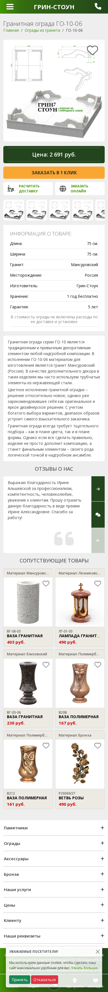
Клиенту (12, 920)
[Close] (98, 951)
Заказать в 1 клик (54, 173)
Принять (20, 979)
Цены (9, 905)
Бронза (11, 874)
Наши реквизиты (22, 936)
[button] (98, 540)
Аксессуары (16, 858)
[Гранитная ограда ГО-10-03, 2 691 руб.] (83, 210)
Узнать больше (84, 968)
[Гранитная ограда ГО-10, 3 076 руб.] (14, 210)
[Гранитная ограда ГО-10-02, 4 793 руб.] (60, 210)
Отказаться (45, 979)
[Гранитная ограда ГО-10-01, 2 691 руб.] (37, 210)
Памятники (16, 827)
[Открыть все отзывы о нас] (98, 515)
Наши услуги (17, 889)
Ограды (12, 843)
